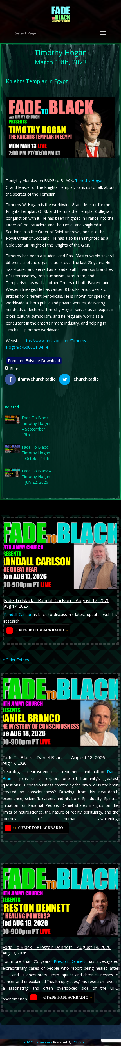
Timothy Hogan (60, 52)
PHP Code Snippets (38, 1042)
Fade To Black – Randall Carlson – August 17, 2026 (56, 600)
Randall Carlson (18, 614)
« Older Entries (16, 659)
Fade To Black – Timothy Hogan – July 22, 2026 (36, 476)
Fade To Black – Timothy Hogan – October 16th (36, 452)
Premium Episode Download (34, 360)
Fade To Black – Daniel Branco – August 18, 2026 (54, 758)
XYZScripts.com (85, 1042)
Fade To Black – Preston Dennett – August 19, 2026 (57, 947)
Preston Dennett (69, 961)
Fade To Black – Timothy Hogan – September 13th (36, 426)
